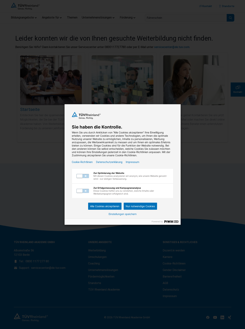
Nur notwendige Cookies (140, 206)
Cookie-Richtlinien (82, 162)
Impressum (132, 162)
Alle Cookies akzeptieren (104, 206)
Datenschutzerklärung (109, 162)
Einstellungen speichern (123, 214)
